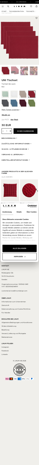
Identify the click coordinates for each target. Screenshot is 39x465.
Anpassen (18, 256)
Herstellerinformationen (15, 160)
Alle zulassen (19, 248)
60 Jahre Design (20, 2)
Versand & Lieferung (12, 154)
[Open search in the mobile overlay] (8, 6)
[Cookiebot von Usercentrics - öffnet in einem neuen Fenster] (28, 206)
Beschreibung (8, 138)
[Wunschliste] (31, 6)
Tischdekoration (16, 11)
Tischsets (30, 11)
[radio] (5, 94)
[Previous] (3, 40)
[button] (3, 6)
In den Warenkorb (25, 131)
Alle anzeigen (7, 177)
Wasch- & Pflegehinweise (14, 149)
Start (4, 11)
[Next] (35, 40)
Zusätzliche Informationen (16, 144)
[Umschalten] (17, 138)
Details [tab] (19, 212)
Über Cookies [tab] (32, 212)
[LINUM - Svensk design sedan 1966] (19, 6)
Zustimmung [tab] (7, 212)
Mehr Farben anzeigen (10, 110)
